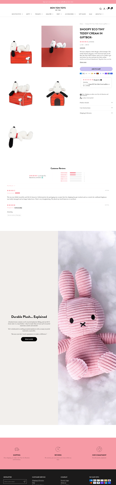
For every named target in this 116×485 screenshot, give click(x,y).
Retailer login (65, 480)
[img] (11, 190)
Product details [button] (84, 102)
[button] (100, 9)
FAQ (33, 482)
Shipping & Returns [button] (86, 113)
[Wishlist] (108, 9)
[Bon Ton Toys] (58, 9)
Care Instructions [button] (85, 108)
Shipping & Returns (38, 480)
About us (63, 482)
